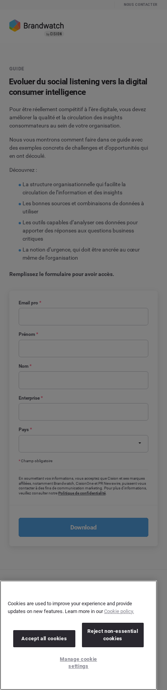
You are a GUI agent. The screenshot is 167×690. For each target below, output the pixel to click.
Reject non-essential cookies (112, 634)
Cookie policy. (119, 611)
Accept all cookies (44, 638)
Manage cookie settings (78, 662)
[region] (78, 635)
